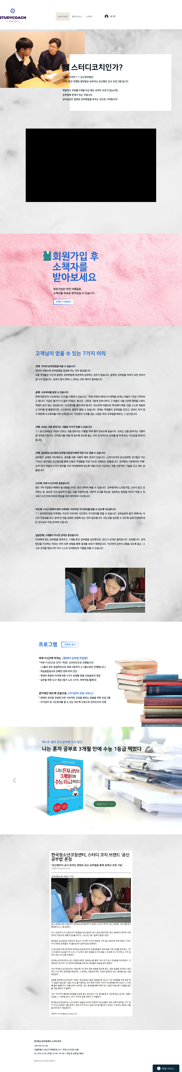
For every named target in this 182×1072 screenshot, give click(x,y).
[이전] (14, 780)
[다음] (167, 780)
